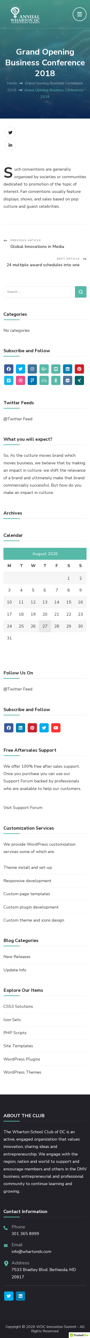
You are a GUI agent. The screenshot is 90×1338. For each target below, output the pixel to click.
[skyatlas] (44, 380)
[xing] (79, 380)
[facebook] (8, 369)
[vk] (67, 380)
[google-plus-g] (44, 369)
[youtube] (55, 727)
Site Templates (18, 1046)
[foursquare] (32, 380)
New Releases (16, 956)
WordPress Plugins (21, 1059)
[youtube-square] (55, 369)
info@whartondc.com (31, 1251)
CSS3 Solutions (18, 1006)
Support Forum (18, 781)
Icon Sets (12, 1019)
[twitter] (20, 369)
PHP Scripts (15, 1033)
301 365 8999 (25, 1233)
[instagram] (32, 369)
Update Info (14, 970)
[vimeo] (8, 380)
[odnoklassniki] (55, 380)
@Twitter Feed (18, 419)
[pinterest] (79, 369)
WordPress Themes (22, 1072)
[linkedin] (67, 369)
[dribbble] (20, 380)
